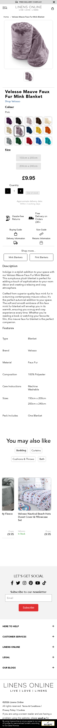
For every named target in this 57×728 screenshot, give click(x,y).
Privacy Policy (9, 710)
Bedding (21, 450)
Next (47, 504)
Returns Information (41, 238)
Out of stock (32, 193)
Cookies (21, 710)
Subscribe (28, 607)
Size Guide (41, 230)
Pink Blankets (41, 257)
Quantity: (14, 185)
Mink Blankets (15, 257)
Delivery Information (15, 238)
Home (6, 17)
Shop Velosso (12, 101)
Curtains (36, 450)
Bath (41, 459)
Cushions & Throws (23, 459)
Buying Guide (16, 230)
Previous (9, 504)
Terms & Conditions (31, 706)
